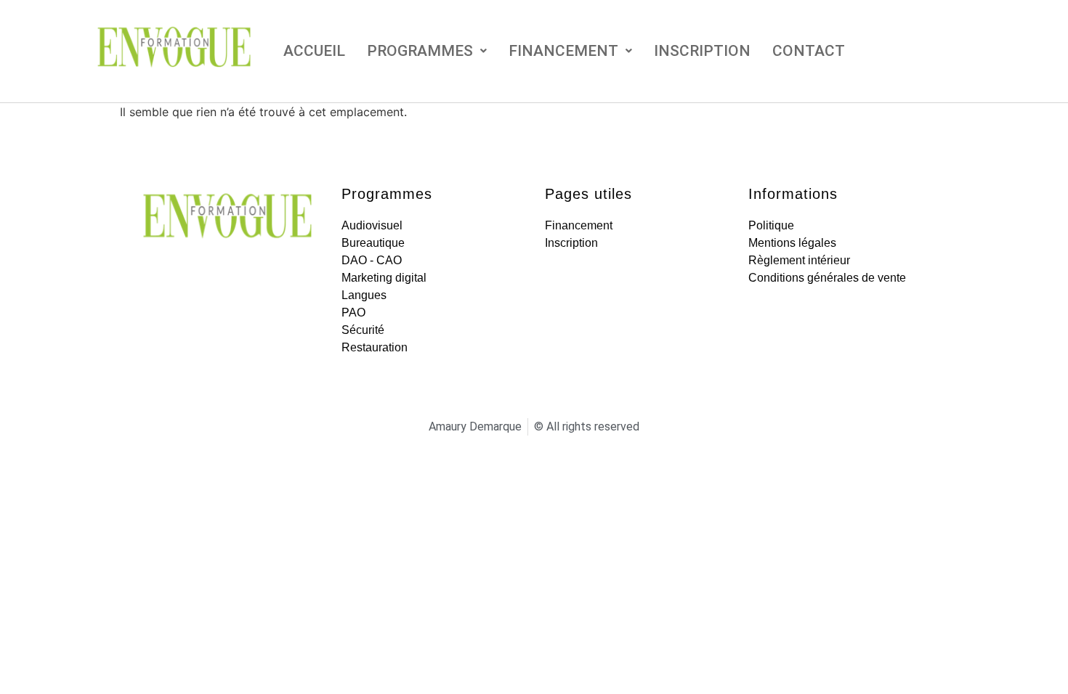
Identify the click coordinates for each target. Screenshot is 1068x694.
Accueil (314, 51)
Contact (808, 51)
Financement (563, 51)
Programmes (420, 51)
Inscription (702, 51)
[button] (427, 51)
